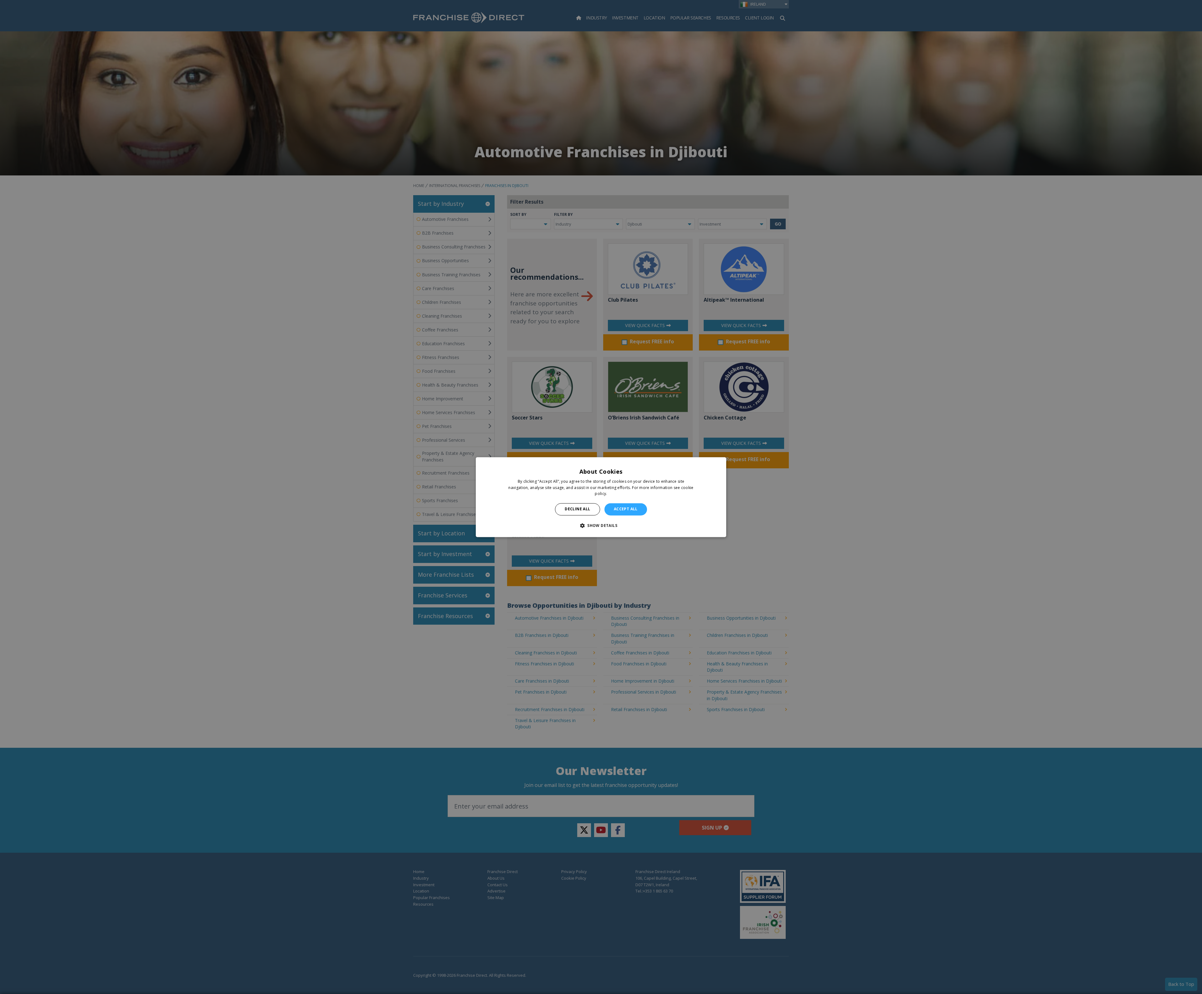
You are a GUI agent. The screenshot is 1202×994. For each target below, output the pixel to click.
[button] (601, 525)
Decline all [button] (577, 509)
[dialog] (601, 497)
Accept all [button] (626, 509)
